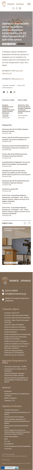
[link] (13, 4)
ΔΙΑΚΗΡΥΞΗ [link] (19, 79)
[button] (25, 223)
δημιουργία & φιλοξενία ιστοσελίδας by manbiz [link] (16, 463)
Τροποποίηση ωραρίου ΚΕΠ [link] (10, 189)
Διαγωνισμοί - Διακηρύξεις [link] (9, 44)
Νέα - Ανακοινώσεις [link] (23, 115)
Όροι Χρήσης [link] (6, 459)
